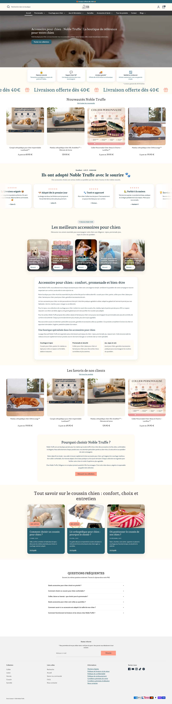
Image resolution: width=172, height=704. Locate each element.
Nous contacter (52, 683)
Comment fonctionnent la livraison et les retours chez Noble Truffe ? (86, 613)
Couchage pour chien (56, 13)
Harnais (8, 676)
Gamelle (9, 683)
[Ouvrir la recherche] (8, 7)
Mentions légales (93, 669)
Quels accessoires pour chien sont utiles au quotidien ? (86, 602)
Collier (8, 669)
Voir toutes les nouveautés (86, 103)
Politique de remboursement (97, 676)
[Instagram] (136, 669)
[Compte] (158, 7)
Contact (133, 13)
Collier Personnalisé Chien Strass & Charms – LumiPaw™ (106, 149)
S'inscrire (108, 653)
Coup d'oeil (25, 142)
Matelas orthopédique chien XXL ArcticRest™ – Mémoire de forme (66, 149)
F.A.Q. (49, 679)
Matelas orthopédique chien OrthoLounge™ (147, 148)
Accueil (28, 13)
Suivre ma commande (54, 676)
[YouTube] (133, 669)
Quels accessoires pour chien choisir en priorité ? (86, 585)
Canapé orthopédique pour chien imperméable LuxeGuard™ (25, 149)
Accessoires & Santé (104, 13)
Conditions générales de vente (97, 678)
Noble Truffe (21, 698)
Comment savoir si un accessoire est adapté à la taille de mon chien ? (86, 607)
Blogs (142, 13)
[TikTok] (140, 669)
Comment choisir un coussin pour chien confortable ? (86, 591)
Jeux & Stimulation (75, 13)
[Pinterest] (143, 669)
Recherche (50, 669)
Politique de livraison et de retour (98, 671)
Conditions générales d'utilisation (98, 681)
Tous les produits (122, 13)
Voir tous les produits (86, 374)
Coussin (9, 679)
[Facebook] (129, 669)
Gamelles (90, 13)
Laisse (8, 673)
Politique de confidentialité (96, 674)
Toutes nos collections (41, 42)
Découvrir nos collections (86, 474)
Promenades (38, 13)
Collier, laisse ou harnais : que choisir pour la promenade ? (86, 596)
